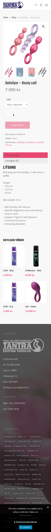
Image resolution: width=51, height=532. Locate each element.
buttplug (21, 142)
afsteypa (10, 436)
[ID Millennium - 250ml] (36, 256)
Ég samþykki (25, 527)
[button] (46, 5)
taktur (30, 493)
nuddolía (9, 479)
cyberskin (24, 441)
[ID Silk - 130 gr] (14, 256)
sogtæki (37, 488)
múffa (36, 474)
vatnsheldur (37, 498)
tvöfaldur (21, 498)
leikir (23, 469)
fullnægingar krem (14, 450)
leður (33, 469)
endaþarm (30, 142)
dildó (37, 441)
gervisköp (22, 455)
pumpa (18, 484)
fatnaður (34, 446)
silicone (8, 145)
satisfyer (40, 142)
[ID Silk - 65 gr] (14, 292)
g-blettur (32, 450)
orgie (36, 479)
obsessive (24, 479)
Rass (14, 17)
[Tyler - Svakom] (36, 292)
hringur (23, 465)
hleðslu (33, 460)
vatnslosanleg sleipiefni (17, 503)
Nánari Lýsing (12, 155)
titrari (8, 498)
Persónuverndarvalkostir (26, 522)
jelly (42, 465)
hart (22, 460)
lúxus (8, 474)
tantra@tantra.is (20, 387)
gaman (9, 455)
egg (7, 446)
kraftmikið (10, 469)
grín (34, 455)
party (7, 484)
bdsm (22, 436)
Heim (5, 17)
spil (7, 493)
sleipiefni (23, 488)
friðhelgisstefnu (25, 515)
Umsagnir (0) (11, 160)
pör (28, 484)
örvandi (37, 503)
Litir (9, 99)
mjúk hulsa (23, 474)
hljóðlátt (10, 465)
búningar (9, 441)
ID (34, 465)
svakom (18, 493)
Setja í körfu (17, 125)
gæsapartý (10, 460)
